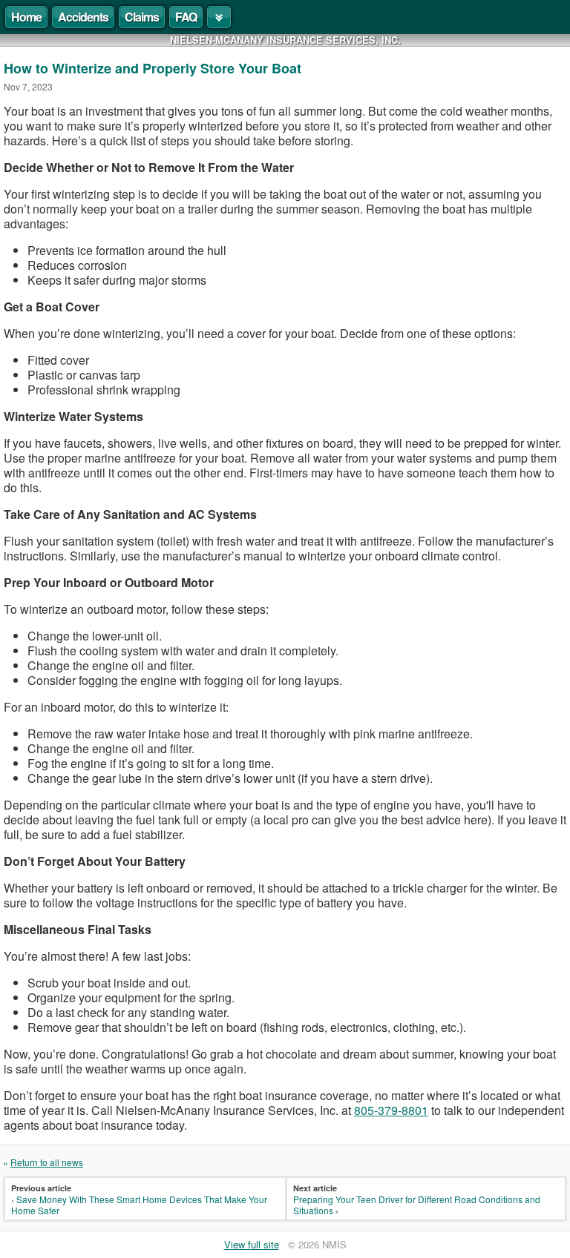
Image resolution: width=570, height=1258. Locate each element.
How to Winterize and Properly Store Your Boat (152, 68)
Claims (142, 16)
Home (26, 16)
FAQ (186, 16)
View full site (251, 1244)
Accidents (83, 16)
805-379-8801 (391, 1110)
